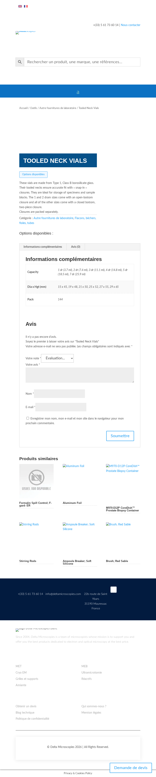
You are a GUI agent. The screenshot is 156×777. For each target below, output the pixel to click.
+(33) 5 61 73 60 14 (30, 594)
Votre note (33, 358)
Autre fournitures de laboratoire (57, 108)
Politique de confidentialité (32, 718)
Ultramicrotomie (91, 672)
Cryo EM (21, 672)
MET (19, 666)
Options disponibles (33, 174)
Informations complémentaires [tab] (43, 247)
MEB (84, 666)
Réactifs (86, 679)
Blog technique (25, 712)
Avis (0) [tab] (75, 247)
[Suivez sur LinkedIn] (113, 590)
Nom (30, 393)
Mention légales (91, 712)
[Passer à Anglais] (20, 6)
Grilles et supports (27, 679)
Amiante (21, 685)
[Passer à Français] (26, 6)
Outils (33, 108)
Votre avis (33, 364)
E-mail (30, 407)
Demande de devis (130, 768)
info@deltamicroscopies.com (63, 594)
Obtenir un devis (26, 706)
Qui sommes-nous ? (93, 706)
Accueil (23, 108)
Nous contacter (130, 25)
